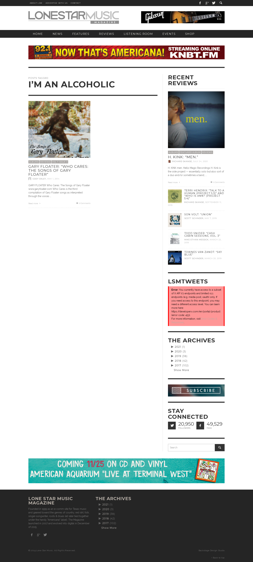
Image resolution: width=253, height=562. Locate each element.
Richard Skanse (182, 161)
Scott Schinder (193, 218)
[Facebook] (200, 3)
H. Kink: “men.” (183, 157)
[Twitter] (213, 3)
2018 (178, 360)
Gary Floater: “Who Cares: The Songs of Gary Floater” (58, 170)
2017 (178, 365)
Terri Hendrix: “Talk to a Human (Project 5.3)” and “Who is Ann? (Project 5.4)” (204, 194)
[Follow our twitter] (172, 425)
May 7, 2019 (211, 218)
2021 (178, 346)
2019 (178, 356)
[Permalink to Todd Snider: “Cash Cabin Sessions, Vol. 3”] (175, 238)
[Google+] (207, 3)
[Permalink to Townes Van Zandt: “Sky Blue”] (175, 257)
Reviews (45, 162)
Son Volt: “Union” (198, 214)
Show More (181, 370)
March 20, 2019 (213, 258)
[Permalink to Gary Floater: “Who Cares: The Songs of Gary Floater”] (59, 131)
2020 (178, 351)
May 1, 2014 (53, 179)
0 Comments (84, 203)
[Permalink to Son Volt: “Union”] (175, 220)
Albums (34, 162)
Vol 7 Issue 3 (59, 162)
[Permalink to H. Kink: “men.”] (196, 119)
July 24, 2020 (200, 161)
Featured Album (190, 152)
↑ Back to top (218, 557)
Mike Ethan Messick (196, 239)
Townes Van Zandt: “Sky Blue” (203, 253)
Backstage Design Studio (212, 550)
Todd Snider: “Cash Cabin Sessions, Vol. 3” (202, 234)
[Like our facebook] (200, 425)
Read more (33, 203)
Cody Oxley (39, 179)
